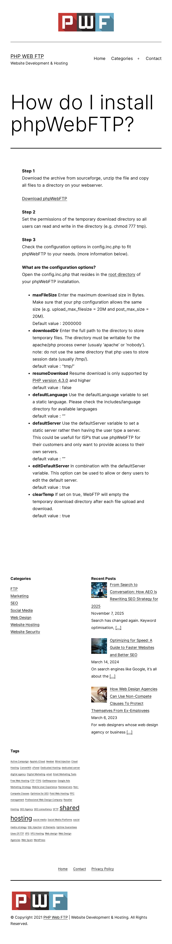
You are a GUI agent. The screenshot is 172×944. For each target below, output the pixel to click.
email (49, 774)
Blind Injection (62, 761)
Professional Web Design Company (44, 799)
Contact (154, 58)
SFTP (56, 809)
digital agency (18, 774)
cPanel (35, 767)
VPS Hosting (37, 833)
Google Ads (64, 780)
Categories (122, 58)
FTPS (38, 780)
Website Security (25, 632)
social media (40, 819)
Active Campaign (19, 761)
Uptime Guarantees (66, 827)
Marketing (19, 596)
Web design (51, 833)
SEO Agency (26, 809)
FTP (14, 589)
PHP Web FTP (27, 56)
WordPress (39, 840)
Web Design (20, 617)
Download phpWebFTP (44, 198)
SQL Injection (35, 827)
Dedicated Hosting (50, 767)
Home (100, 58)
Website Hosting (24, 624)
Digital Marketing (36, 774)
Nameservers (65, 787)
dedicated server (71, 767)
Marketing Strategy (20, 787)
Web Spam (27, 840)
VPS (27, 833)
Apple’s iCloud (37, 761)
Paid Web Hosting (59, 793)
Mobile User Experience (44, 787)
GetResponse (49, 780)
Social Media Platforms (60, 819)
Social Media (21, 610)
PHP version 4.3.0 (50, 380)
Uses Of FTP (17, 833)
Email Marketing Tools (64, 774)
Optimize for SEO (39, 793)
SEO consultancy (43, 809)
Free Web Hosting (19, 780)
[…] (118, 627)
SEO (14, 603)
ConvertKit (25, 767)
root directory (121, 274)
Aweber (50, 761)
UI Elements (49, 827)
